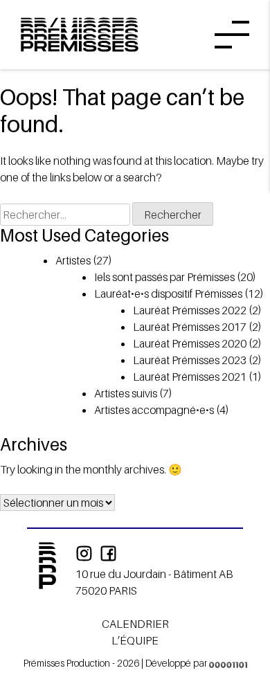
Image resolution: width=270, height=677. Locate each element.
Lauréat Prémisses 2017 (189, 327)
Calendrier (135, 624)
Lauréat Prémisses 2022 (189, 310)
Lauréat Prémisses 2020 (189, 343)
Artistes (73, 260)
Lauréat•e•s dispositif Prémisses (168, 293)
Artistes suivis (125, 393)
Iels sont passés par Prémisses (164, 277)
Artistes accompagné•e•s (154, 410)
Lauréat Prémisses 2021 (189, 376)
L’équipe (135, 640)
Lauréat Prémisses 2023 (189, 360)
